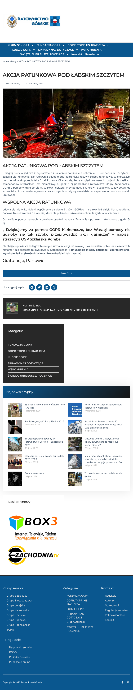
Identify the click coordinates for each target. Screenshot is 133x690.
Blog (13, 61)
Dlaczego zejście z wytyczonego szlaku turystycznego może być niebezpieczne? (102, 441)
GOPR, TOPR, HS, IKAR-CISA (86, 45)
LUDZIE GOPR (21, 49)
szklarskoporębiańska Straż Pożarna (34, 180)
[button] (66, 273)
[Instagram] (128, 682)
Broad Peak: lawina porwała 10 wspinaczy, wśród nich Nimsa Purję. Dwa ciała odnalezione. (104, 424)
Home (6, 61)
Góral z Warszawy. (34, 473)
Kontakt (76, 54)
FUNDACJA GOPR (48, 45)
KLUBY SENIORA (18, 45)
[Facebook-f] (122, 682)
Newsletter (92, 54)
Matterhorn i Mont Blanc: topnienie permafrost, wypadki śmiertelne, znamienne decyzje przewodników (103, 459)
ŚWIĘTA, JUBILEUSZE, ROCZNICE (42, 54)
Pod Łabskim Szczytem (113, 173)
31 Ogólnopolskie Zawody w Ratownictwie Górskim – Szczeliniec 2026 (44, 441)
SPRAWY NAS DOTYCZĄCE (56, 49)
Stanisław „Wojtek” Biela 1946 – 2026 (44, 421)
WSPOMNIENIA (91, 49)
